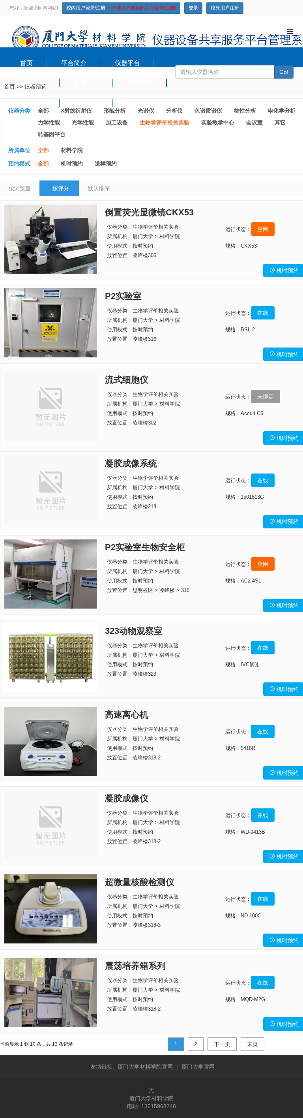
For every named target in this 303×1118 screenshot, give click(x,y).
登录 (193, 8)
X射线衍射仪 (76, 110)
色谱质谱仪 (208, 110)
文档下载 (86, 102)
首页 (26, 63)
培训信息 (32, 102)
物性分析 (245, 110)
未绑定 (265, 396)
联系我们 (140, 102)
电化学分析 (282, 110)
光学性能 (83, 122)
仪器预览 (32, 82)
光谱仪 (146, 110)
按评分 (59, 188)
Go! (283, 72)
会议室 (254, 122)
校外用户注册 (225, 8)
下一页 (222, 1044)
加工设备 (117, 122)
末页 (252, 1044)
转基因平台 (51, 134)
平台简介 (73, 63)
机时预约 (72, 163)
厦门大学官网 (198, 1067)
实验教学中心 (217, 122)
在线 (262, 313)
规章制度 (140, 82)
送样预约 (106, 163)
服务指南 (86, 82)
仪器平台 (127, 63)
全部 (43, 110)
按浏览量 (20, 188)
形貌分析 (115, 110)
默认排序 (99, 188)
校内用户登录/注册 (121, 8)
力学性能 (49, 122)
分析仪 (174, 110)
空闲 (262, 229)
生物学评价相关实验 (164, 122)
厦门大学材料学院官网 (145, 1067)
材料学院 (72, 150)
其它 (280, 122)
